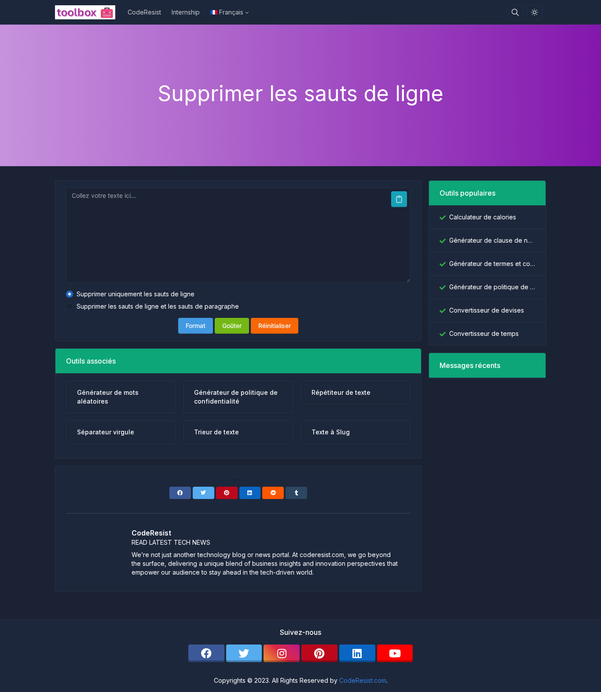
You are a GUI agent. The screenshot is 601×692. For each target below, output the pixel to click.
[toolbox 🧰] (88, 12)
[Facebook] (180, 493)
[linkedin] (357, 653)
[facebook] (206, 653)
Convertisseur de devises (486, 310)
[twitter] (244, 653)
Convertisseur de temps (484, 333)
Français (231, 12)
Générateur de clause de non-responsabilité (492, 240)
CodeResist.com (362, 680)
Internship (186, 12)
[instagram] (282, 653)
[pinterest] (319, 653)
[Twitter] (203, 493)
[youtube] (395, 653)
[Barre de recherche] (515, 12)
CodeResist (144, 12)
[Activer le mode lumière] (534, 12)
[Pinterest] (227, 493)
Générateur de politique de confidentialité (492, 287)
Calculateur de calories (482, 217)
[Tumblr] (296, 493)
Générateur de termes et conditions (492, 263)
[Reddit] (273, 493)
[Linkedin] (250, 493)
